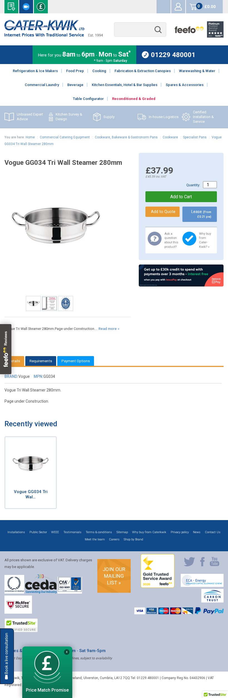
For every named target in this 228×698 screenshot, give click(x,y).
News (196, 532)
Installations (16, 532)
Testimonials (72, 532)
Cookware (170, 137)
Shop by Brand (133, 539)
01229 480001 (173, 54)
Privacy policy (180, 532)
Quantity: (193, 185)
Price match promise (41, 6)
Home (30, 137)
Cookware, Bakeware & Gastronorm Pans (126, 137)
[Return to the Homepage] (53, 35)
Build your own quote (11, 6)
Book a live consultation (26, 6)
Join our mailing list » (114, 576)
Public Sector (38, 532)
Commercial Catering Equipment (65, 137)
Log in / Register (178, 6)
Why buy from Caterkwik (149, 532)
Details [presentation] (14, 361)
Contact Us (212, 532)
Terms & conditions (99, 532)
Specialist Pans (195, 137)
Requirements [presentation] (40, 361)
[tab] (14, 361)
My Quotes (163, 6)
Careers (114, 539)
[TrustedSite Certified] (21, 625)
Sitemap (122, 532)
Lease (201, 214)
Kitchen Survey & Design (69, 116)
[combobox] (140, 30)
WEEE (55, 532)
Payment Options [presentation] (75, 361)
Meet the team (95, 539)
